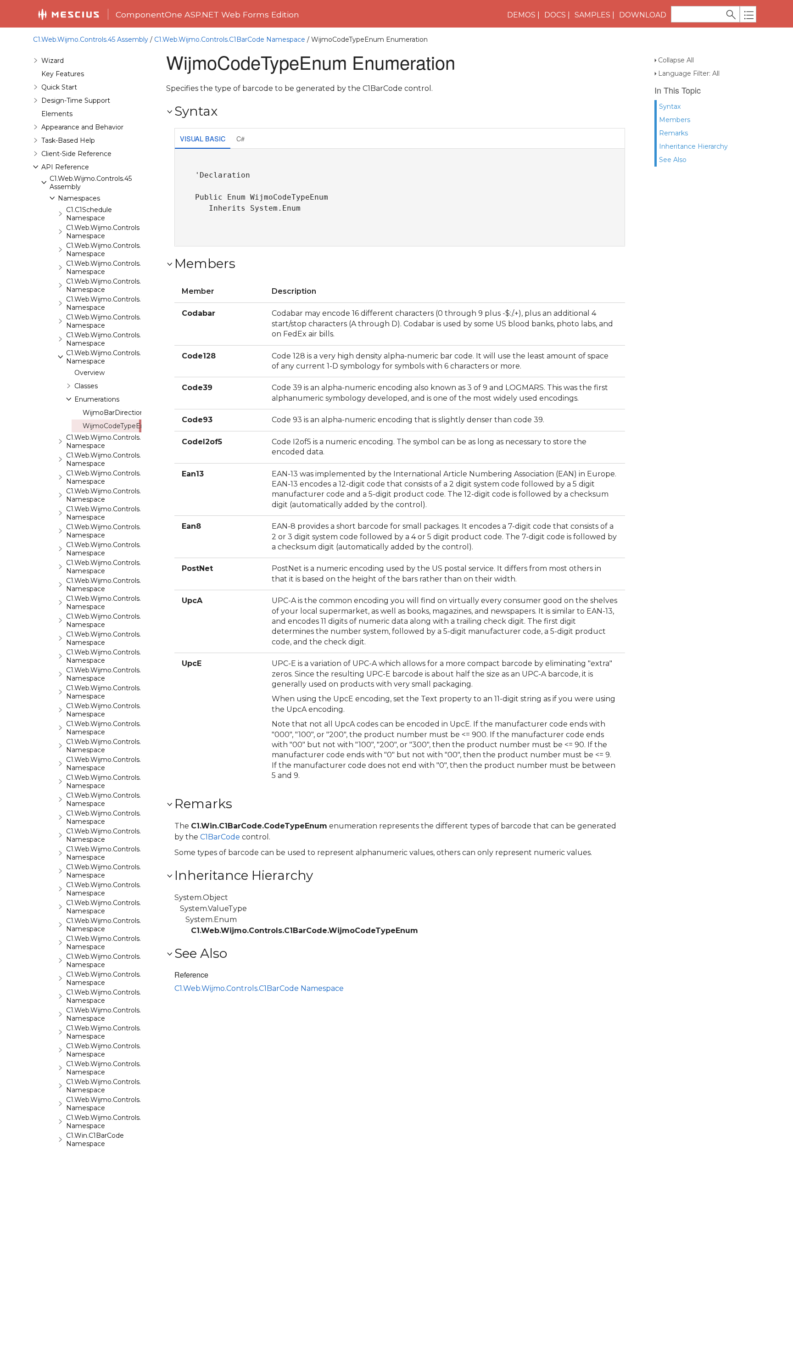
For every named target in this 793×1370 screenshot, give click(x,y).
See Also (673, 160)
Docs (555, 15)
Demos (521, 15)
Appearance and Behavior (82, 127)
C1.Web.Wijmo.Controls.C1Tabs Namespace (114, 1014)
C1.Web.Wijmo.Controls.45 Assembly (90, 39)
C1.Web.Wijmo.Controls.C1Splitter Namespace (118, 978)
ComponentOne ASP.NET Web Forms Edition (207, 14)
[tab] (202, 139)
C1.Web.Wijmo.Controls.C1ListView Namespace (120, 728)
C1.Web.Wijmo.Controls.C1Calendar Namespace (121, 459)
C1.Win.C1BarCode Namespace (95, 1139)
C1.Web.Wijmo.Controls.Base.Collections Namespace (129, 267)
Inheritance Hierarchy (693, 146)
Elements (57, 114)
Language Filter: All (689, 73)
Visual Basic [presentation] (202, 138)
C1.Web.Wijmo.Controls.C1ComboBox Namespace (125, 513)
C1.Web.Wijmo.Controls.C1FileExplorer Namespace (125, 584)
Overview (89, 373)
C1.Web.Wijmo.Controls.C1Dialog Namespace (117, 531)
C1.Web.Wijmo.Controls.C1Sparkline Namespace (121, 960)
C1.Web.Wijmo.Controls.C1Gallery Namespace (118, 638)
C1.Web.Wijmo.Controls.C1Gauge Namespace (118, 656)
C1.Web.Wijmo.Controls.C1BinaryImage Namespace (128, 441)
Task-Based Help (68, 140)
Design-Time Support (75, 100)
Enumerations (96, 399)
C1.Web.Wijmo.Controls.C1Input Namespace (116, 692)
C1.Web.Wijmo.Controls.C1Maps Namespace (116, 746)
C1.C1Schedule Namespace (89, 214)
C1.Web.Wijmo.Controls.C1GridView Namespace (121, 674)
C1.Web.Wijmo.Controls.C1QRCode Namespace (121, 835)
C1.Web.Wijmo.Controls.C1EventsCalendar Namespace (132, 549)
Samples (592, 15)
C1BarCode (220, 837)
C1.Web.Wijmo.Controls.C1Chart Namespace (116, 495)
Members (674, 120)
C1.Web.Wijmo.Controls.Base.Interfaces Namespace (128, 285)
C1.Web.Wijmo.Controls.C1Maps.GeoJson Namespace (130, 763)
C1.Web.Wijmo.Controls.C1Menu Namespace (116, 781)
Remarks (673, 133)
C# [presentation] (240, 138)
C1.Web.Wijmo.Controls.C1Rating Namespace (118, 853)
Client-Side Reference (76, 154)
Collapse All (676, 60)
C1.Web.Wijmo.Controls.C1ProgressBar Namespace (127, 817)
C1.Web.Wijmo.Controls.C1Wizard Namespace (118, 1104)
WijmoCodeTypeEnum (119, 426)
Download (642, 15)
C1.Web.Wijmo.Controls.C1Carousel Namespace (121, 477)
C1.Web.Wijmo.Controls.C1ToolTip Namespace (118, 1032)
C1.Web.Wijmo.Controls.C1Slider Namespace (116, 942)
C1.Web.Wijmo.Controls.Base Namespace (111, 249)
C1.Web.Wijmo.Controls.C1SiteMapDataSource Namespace (139, 925)
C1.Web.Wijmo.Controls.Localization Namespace (122, 1121)
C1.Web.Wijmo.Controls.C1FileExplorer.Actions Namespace (138, 602)
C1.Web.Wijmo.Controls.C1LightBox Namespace (122, 710)
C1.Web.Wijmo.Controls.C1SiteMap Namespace (120, 907)
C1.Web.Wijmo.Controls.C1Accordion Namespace (123, 303)
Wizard (52, 60)
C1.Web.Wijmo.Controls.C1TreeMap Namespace (121, 1050)
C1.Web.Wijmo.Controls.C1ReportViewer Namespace (129, 871)
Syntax (670, 106)
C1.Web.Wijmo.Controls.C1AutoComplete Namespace (131, 339)
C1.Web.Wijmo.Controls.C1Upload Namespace (118, 1086)
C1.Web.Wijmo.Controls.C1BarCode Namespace (229, 39)
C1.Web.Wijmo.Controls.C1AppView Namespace (121, 321)
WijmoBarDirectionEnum (123, 412)
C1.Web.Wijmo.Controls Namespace (103, 232)
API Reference (65, 167)
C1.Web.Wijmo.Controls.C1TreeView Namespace (122, 1068)
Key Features (62, 74)
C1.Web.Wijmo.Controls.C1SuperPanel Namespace (125, 996)
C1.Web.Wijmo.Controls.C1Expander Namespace (122, 567)
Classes (86, 386)
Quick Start (59, 87)
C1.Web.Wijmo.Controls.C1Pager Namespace (117, 799)
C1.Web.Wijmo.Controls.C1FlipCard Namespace (120, 620)
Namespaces (79, 198)
